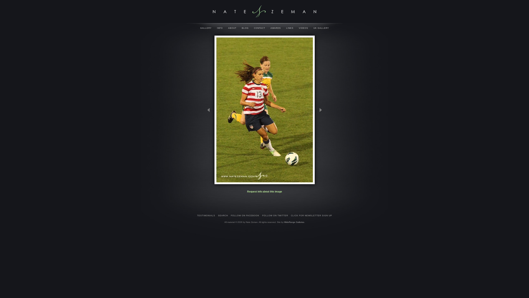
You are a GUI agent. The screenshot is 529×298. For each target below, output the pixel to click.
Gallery (206, 28)
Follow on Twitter (275, 215)
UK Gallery (321, 28)
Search (223, 215)
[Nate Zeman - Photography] (264, 11)
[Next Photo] (319, 130)
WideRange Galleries (294, 222)
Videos (303, 28)
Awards (275, 28)
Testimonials (206, 215)
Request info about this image (264, 191)
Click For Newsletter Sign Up (311, 215)
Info (220, 28)
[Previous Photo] (210, 130)
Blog (245, 28)
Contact (259, 28)
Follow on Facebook (245, 215)
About (232, 28)
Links (289, 28)
